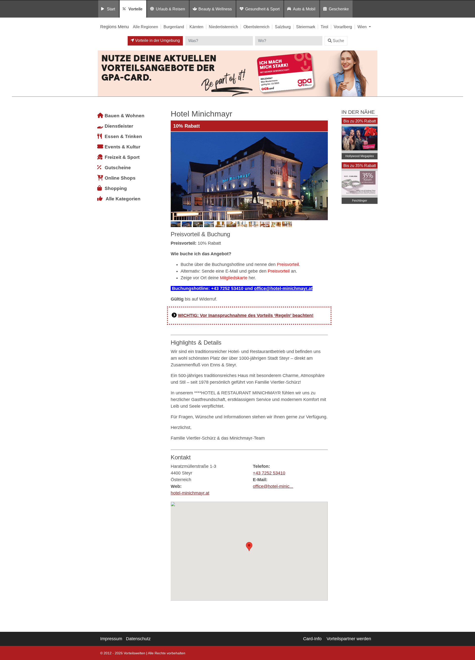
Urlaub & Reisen (170, 9)
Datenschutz (138, 638)
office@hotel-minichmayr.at (283, 288)
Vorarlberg (343, 26)
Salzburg (283, 26)
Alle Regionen (145, 26)
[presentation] (175, 175)
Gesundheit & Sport (262, 9)
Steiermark (305, 26)
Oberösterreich (256, 26)
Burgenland (174, 26)
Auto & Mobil (304, 9)
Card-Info (312, 638)
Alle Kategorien (123, 198)
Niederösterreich (223, 26)
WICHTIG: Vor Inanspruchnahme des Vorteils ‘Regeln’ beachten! (245, 315)
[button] (249, 546)
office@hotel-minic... (273, 486)
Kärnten (196, 26)
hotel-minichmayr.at (190, 493)
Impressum (111, 638)
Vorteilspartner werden (349, 638)
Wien (362, 26)
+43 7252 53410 (269, 473)
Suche (338, 41)
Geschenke (339, 9)
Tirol (324, 26)
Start (111, 9)
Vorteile (135, 9)
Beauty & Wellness (215, 9)
